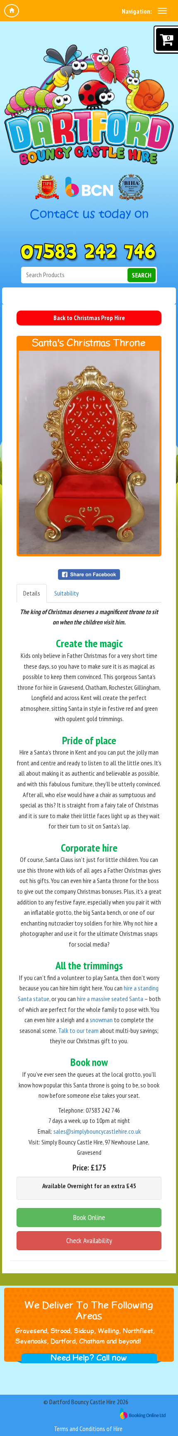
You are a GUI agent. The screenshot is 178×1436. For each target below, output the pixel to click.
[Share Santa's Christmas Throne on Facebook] (89, 574)
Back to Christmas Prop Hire (89, 317)
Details (31, 593)
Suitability (66, 593)
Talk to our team (78, 1030)
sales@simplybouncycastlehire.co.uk (97, 1131)
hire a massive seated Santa (110, 999)
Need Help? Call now (89, 1358)
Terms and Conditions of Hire (88, 1428)
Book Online (89, 1217)
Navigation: (137, 11)
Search (142, 275)
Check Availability (89, 1240)
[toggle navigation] (162, 11)
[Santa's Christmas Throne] (89, 452)
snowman (101, 1020)
